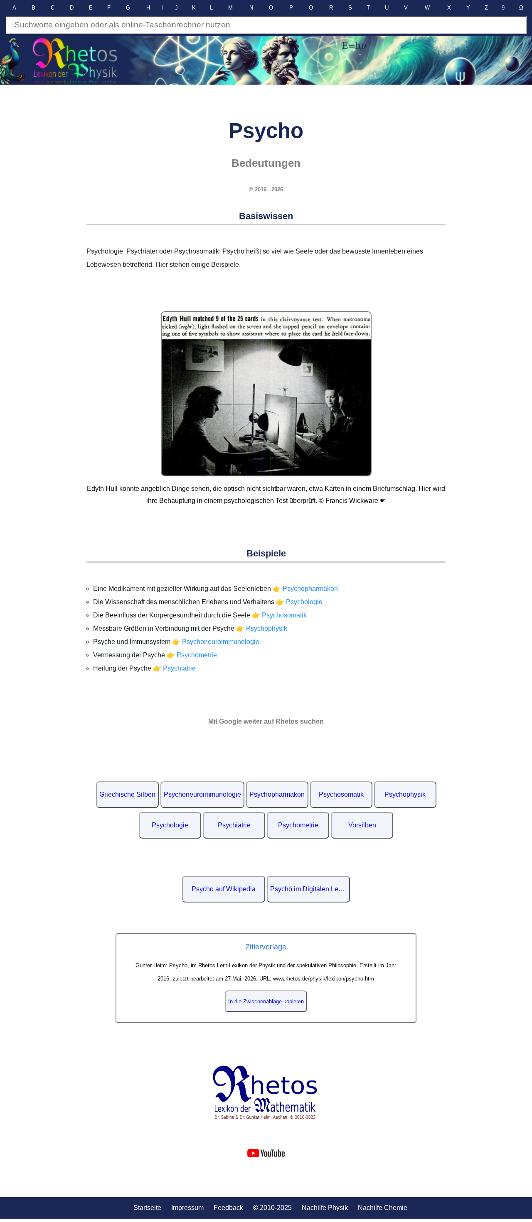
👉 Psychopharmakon (305, 588)
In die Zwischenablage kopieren (266, 1001)
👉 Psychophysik (261, 628)
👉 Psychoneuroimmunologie (215, 641)
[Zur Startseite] (266, 1092)
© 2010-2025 (272, 1207)
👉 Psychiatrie (174, 668)
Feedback (228, 1207)
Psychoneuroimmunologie (202, 794)
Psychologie (170, 825)
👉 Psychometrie (192, 655)
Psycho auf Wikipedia (224, 889)
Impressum (187, 1207)
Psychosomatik (341, 794)
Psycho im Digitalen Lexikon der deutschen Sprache (310, 889)
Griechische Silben (127, 794)
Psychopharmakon (277, 794)
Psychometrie (298, 825)
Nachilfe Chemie (382, 1207)
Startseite (147, 1207)
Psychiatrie (234, 825)
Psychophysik (405, 794)
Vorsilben (362, 825)
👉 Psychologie (299, 601)
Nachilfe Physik (325, 1207)
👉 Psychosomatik (279, 615)
